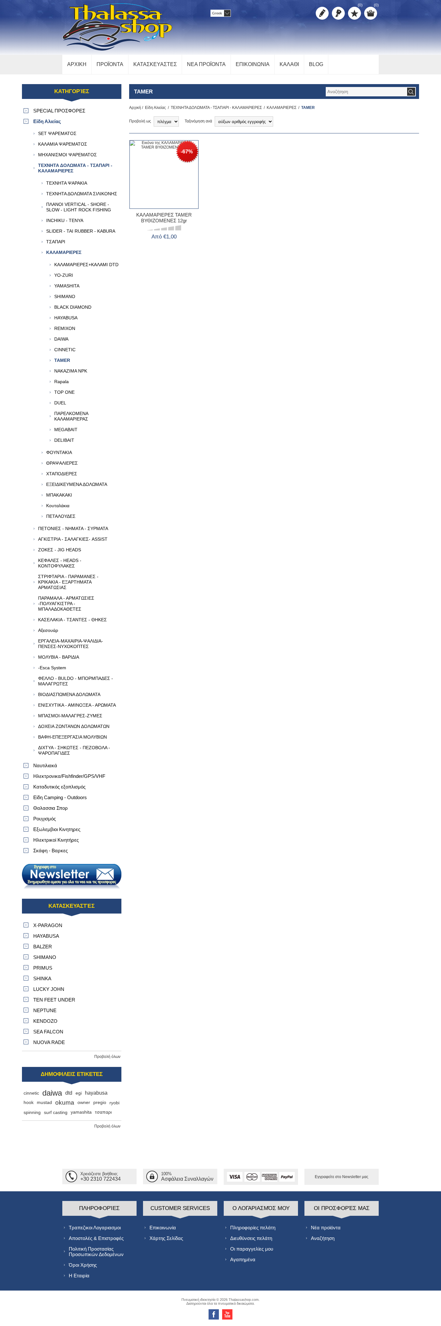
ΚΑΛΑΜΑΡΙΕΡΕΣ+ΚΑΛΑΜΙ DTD (86, 264)
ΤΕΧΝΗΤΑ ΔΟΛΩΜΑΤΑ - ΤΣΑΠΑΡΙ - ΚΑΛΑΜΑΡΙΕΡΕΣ (216, 107)
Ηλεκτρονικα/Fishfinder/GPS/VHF (69, 776)
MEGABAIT (65, 429)
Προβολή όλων (107, 1056)
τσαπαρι (103, 1112)
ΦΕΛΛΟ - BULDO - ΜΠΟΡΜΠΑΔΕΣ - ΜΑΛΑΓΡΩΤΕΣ (75, 681)
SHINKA (42, 978)
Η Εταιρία (79, 1275)
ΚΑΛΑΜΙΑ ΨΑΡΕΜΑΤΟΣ (62, 144)
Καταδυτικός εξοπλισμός (59, 786)
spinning (32, 1112)
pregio (99, 1102)
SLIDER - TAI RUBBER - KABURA (80, 231)
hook (29, 1102)
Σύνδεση (338, 13)
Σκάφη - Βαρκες (50, 850)
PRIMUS (42, 968)
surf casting (55, 1112)
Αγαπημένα (242, 1259)
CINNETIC (65, 349)
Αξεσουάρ (48, 630)
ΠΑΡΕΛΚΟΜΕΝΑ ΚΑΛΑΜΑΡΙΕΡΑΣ (71, 416)
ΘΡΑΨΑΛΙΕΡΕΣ (62, 463)
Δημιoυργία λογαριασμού (322, 13)
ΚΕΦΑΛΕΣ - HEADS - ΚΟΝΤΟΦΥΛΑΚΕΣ (59, 563)
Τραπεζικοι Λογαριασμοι (95, 1227)
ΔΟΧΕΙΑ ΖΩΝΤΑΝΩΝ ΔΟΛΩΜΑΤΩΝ (73, 726)
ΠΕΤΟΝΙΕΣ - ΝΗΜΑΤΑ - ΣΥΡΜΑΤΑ (73, 528)
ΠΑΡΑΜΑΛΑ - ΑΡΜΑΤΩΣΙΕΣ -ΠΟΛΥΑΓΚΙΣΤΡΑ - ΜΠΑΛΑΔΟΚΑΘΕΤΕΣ (66, 603)
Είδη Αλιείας (155, 107)
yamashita (81, 1112)
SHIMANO (64, 296)
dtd (68, 1093)
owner (83, 1102)
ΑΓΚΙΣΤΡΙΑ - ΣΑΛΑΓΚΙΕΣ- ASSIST (73, 539)
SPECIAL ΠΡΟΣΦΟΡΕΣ (59, 110)
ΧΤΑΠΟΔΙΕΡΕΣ (61, 473)
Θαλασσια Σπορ (50, 808)
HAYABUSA (65, 317)
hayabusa (96, 1093)
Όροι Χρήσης (83, 1265)
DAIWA (61, 339)
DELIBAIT (64, 440)
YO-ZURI (63, 275)
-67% (187, 151)
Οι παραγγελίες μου (251, 1249)
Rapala (61, 381)
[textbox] (366, 91)
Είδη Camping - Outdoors (60, 797)
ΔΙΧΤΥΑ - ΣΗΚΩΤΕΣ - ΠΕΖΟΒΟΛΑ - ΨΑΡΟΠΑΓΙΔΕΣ (74, 750)
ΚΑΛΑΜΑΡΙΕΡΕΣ (281, 107)
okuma (64, 1102)
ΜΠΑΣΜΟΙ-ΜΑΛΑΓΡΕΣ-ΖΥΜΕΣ (70, 715)
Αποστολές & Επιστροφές (96, 1238)
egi (79, 1093)
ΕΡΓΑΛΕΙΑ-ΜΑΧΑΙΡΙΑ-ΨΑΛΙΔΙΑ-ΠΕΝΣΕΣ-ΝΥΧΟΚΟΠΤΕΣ (70, 643)
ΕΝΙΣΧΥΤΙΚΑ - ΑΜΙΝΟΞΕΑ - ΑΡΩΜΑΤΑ (77, 705)
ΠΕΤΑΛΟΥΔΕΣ (61, 516)
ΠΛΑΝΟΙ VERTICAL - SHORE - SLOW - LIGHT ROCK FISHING (78, 207)
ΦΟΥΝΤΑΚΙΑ (59, 452)
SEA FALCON (48, 1031)
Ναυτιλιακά (45, 765)
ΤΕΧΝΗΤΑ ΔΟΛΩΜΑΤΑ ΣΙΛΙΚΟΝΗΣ (81, 193)
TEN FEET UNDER (54, 999)
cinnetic (31, 1093)
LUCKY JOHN (48, 989)
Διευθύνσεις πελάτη (251, 1238)
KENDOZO (45, 1021)
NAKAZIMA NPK (70, 370)
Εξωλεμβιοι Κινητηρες (56, 829)
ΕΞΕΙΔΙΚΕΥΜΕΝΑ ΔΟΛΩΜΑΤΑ (76, 484)
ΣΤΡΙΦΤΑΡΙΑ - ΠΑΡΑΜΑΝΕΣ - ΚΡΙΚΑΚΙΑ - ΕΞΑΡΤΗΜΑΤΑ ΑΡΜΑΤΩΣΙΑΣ (68, 582)
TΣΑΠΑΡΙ (55, 241)
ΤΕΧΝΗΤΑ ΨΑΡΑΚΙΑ (66, 183)
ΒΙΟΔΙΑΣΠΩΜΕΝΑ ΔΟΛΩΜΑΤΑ (69, 694)
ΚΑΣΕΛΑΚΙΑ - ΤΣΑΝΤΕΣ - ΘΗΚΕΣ (72, 619)
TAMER (62, 360)
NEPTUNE (44, 1010)
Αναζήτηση (322, 1238)
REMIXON (64, 328)
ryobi (114, 1102)
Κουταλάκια (57, 505)
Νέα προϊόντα (326, 1227)
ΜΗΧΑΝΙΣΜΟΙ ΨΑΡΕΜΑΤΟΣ (67, 154)
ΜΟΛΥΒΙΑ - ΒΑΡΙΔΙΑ (58, 657)
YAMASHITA (66, 285)
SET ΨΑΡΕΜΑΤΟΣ (57, 133)
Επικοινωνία (162, 1227)
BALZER (42, 946)
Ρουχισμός (44, 818)
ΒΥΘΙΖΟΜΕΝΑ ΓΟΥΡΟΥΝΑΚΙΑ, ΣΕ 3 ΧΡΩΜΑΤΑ (164, 187)
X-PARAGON (47, 925)
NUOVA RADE (49, 1042)
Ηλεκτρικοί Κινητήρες (56, 840)
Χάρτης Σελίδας (166, 1238)
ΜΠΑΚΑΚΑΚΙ (59, 495)
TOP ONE (64, 392)
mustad (44, 1102)
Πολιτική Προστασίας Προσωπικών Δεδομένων (96, 1251)
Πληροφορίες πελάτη (252, 1227)
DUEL (60, 402)
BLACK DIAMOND (72, 307)
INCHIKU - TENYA (64, 220)
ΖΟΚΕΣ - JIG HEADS (59, 549)
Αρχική (135, 107)
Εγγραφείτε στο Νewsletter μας (341, 1177)
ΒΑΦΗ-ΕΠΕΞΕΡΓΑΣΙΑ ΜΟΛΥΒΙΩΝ (72, 737)
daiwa (52, 1093)
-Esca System (52, 667)
